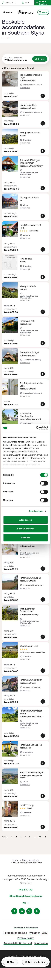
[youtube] (22, 911)
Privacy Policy (25, 937)
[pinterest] (37, 911)
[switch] (44, 483)
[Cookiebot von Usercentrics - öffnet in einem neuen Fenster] (36, 428)
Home (15, 860)
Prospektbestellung (15, 932)
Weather (34, 932)
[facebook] (14, 911)
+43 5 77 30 (25, 889)
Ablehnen (25, 537)
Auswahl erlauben (25, 529)
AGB (44, 932)
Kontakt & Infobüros (25, 927)
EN (24, 903)
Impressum (41, 943)
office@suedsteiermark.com (25, 896)
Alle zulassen (25, 520)
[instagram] (29, 911)
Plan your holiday (30, 860)
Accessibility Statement (18, 943)
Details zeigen (36, 511)
